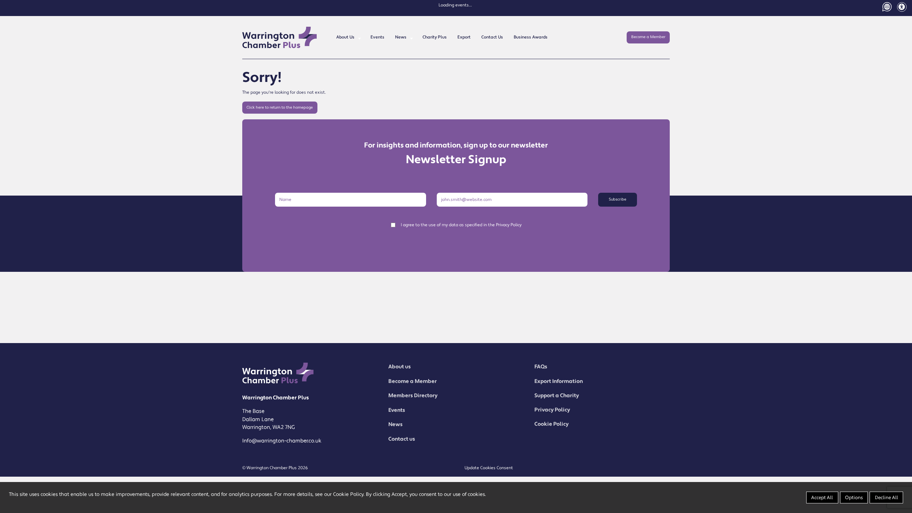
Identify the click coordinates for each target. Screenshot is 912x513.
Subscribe (617, 199)
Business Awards (531, 37)
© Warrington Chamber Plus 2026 (275, 468)
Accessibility (902, 7)
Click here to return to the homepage (280, 107)
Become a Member (648, 37)
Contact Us (492, 37)
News (400, 37)
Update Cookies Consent (489, 468)
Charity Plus (435, 37)
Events (377, 37)
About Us (345, 37)
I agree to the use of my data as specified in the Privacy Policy (461, 225)
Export (464, 37)
